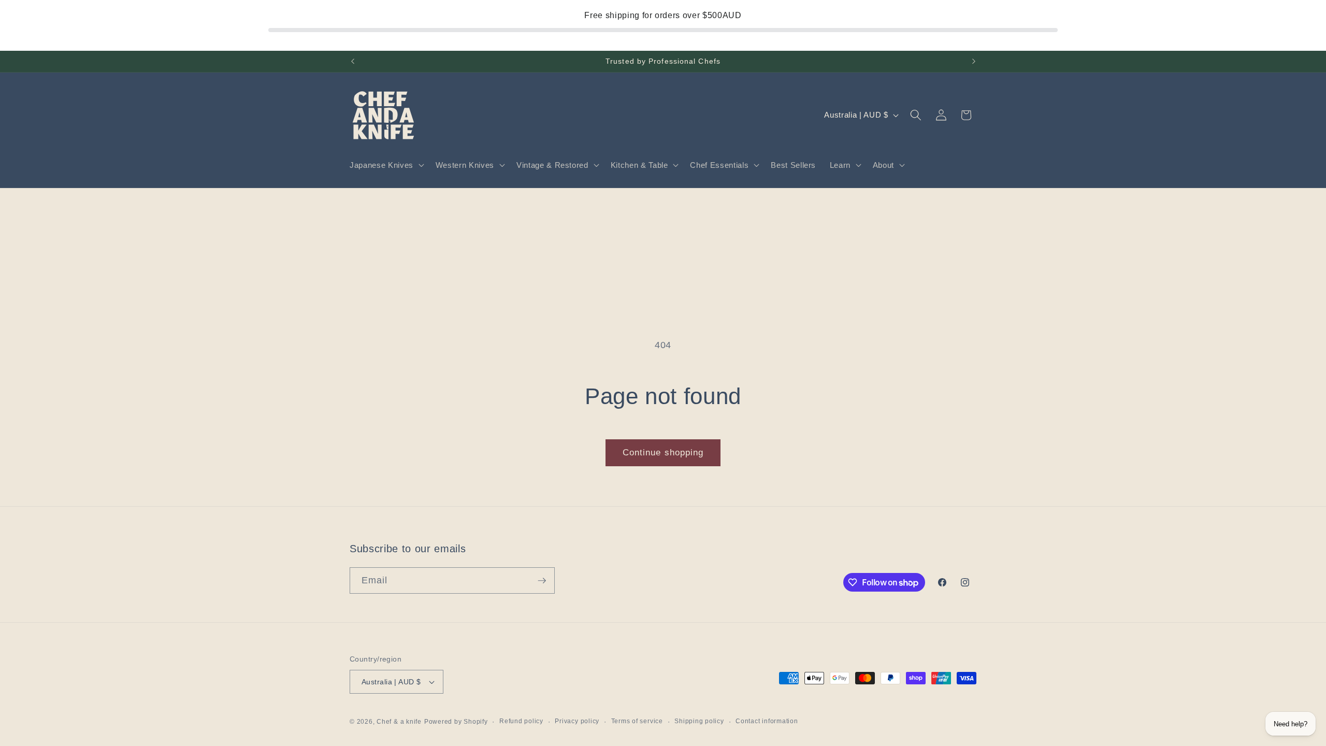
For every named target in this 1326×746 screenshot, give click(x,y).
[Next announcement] (973, 62)
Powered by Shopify (456, 721)
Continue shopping (663, 452)
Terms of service (637, 721)
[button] (386, 165)
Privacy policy (577, 721)
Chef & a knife (399, 721)
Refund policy (521, 721)
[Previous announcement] (352, 62)
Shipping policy (699, 721)
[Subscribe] (541, 580)
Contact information (767, 721)
